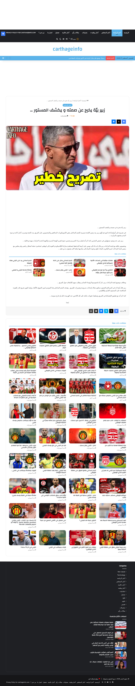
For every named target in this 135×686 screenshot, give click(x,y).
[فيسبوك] (124, 122)
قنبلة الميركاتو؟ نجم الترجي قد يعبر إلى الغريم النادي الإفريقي (113, 471)
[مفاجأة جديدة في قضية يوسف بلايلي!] (22, 485)
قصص (123, 604)
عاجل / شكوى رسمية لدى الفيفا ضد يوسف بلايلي (84, 496)
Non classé (121, 572)
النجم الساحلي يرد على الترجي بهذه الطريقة (20, 262)
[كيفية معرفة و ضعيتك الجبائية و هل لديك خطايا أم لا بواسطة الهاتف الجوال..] (120, 625)
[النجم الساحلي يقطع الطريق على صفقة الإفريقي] (82, 460)
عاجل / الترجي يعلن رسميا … (63, 270)
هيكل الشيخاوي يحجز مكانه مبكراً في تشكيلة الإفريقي (54, 421)
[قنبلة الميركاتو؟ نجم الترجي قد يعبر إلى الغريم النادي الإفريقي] (112, 460)
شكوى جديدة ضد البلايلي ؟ (87, 520)
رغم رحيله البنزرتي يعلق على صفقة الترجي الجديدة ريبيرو (113, 548)
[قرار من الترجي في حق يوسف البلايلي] (52, 435)
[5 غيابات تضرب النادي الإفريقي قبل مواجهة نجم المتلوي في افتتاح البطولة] (82, 361)
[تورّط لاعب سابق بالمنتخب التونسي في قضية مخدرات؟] (52, 485)
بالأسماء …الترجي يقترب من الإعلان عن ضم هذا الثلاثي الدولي (52, 396)
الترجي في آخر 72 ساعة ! (28, 547)
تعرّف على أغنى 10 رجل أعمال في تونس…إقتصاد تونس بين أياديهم (102, 644)
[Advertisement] (67, 15)
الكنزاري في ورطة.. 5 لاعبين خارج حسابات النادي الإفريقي (83, 421)
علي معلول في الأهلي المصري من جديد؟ (53, 520)
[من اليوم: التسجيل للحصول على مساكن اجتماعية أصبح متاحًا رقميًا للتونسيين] (120, 635)
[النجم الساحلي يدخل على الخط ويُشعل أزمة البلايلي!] (79, 263)
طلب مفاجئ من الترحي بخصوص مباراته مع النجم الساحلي (112, 396)
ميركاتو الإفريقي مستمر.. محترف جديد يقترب (114, 496)
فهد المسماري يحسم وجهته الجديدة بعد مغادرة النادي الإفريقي (113, 521)
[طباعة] (91, 311)
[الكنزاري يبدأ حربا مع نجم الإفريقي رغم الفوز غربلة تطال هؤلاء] (120, 272)
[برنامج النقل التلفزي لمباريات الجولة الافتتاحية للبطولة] (112, 361)
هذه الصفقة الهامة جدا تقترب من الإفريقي (115, 446)
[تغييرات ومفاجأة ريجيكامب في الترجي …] (22, 460)
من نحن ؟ (42, 32)
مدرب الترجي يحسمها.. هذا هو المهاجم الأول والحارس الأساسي (23, 446)
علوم (123, 601)
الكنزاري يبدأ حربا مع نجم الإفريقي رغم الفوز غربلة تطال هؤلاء (102, 271)
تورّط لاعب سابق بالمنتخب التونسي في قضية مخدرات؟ (53, 496)
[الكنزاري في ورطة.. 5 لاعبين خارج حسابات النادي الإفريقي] (82, 411)
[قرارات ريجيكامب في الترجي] (52, 537)
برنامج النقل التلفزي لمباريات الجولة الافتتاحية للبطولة (115, 371)
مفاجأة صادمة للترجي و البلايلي (22, 270)
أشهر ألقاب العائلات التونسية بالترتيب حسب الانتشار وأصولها (101, 653)
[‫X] (119, 122)
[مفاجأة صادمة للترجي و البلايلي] (39, 272)
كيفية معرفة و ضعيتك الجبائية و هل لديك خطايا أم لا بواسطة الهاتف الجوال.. (101, 624)
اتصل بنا (49, 32)
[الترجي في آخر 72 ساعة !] (22, 537)
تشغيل (57, 32)
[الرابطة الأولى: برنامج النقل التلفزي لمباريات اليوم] (52, 336)
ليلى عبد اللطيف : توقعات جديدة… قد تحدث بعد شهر (101, 663)
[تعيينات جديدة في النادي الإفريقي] (52, 361)
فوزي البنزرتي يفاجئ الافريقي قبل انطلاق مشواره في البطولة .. (83, 346)
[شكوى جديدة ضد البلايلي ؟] (82, 510)
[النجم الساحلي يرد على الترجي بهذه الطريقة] (39, 263)
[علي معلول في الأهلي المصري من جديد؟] (52, 510)
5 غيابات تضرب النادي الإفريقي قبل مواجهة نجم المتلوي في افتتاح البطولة (83, 371)
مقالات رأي (75, 32)
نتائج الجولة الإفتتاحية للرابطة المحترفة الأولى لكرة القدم (114, 346)
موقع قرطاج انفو (93, 679)
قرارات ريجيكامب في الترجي (57, 547)
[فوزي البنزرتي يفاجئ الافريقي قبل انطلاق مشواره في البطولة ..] (82, 336)
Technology (121, 575)
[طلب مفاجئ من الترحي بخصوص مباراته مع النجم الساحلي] (112, 386)
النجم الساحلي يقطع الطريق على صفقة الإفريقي (83, 471)
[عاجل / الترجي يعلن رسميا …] (79, 272)
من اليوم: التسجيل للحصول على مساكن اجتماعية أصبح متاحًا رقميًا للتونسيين (102, 635)
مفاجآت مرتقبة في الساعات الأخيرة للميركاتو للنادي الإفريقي (101, 262)
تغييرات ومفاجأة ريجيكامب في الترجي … (23, 470)
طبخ (124, 598)
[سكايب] (106, 311)
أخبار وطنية (95, 32)
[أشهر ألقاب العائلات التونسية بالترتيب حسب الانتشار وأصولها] (120, 655)
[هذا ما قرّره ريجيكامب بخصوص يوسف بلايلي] (22, 411)
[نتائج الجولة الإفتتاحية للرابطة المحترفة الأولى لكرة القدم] (112, 336)
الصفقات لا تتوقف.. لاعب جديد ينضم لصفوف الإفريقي (114, 421)
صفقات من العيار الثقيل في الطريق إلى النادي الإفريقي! (83, 548)
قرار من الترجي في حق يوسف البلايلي (54, 445)
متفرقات (84, 32)
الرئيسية (126, 32)
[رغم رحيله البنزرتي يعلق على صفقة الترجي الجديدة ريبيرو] (112, 537)
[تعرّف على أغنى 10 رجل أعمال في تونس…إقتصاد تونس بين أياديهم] (120, 646)
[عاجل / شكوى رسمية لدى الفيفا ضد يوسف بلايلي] (82, 485)
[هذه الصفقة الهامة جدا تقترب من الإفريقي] (112, 435)
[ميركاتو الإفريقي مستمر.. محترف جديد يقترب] (112, 485)
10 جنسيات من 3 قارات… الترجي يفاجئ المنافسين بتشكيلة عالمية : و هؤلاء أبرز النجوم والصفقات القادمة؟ (23, 522)
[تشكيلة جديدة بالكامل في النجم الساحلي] (82, 386)
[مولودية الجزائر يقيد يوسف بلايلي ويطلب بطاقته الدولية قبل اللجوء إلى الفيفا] (22, 361)
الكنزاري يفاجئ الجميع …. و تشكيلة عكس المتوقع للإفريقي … (23, 346)
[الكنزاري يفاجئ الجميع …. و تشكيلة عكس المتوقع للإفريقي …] (22, 336)
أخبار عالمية (65, 32)
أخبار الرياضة (117, 32)
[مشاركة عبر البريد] (96, 311)
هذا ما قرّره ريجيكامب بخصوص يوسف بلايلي (24, 421)
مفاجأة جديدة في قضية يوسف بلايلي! (24, 495)
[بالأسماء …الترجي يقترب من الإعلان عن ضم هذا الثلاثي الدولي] (52, 386)
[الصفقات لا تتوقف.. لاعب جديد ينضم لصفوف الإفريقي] (112, 411)
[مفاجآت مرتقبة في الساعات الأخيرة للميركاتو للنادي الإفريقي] (120, 263)
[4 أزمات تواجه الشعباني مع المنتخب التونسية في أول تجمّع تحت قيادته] (22, 386)
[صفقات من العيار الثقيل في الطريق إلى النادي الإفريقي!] (82, 537)
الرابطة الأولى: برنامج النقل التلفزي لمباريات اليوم (52, 346)
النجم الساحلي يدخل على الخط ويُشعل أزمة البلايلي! (89, 58)
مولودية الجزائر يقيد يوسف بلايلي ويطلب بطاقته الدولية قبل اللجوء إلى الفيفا (23, 371)
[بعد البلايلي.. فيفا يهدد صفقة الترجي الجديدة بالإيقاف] (52, 460)
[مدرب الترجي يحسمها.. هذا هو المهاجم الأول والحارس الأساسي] (22, 435)
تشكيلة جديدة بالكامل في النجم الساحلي (83, 395)
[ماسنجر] (114, 122)
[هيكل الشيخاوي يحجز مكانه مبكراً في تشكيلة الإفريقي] (52, 411)
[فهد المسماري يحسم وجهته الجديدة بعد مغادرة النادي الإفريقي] (112, 510)
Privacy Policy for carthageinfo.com (21, 32)
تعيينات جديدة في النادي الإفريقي (55, 370)
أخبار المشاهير (105, 32)
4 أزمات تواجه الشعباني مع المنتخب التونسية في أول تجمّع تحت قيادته (24, 396)
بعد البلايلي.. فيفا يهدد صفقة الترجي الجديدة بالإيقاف (54, 471)
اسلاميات (122, 591)
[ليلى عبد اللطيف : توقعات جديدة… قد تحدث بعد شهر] (120, 665)
